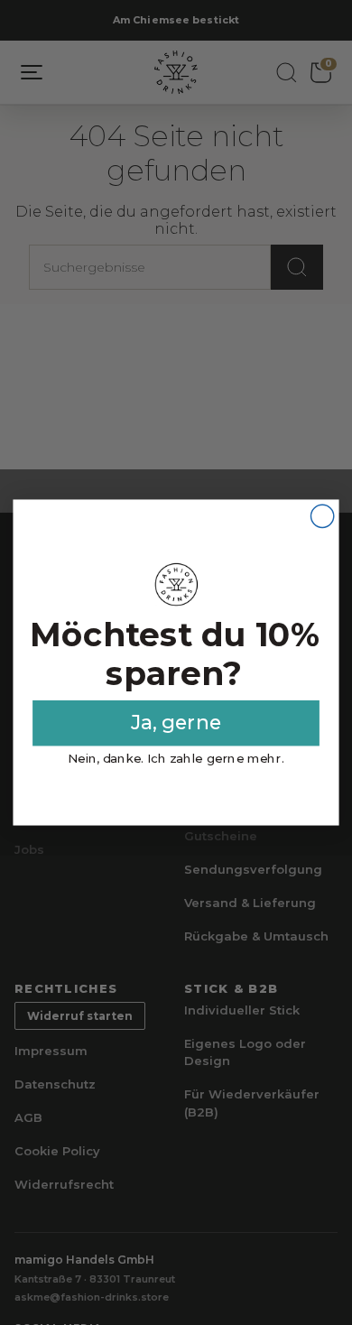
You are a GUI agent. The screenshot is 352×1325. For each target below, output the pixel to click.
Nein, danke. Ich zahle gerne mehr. (175, 758)
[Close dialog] (322, 516)
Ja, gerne (176, 722)
